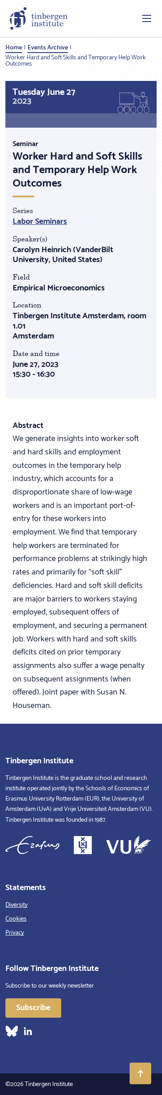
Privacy (14, 933)
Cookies (16, 919)
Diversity (16, 905)
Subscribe (33, 1008)
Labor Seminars (40, 221)
